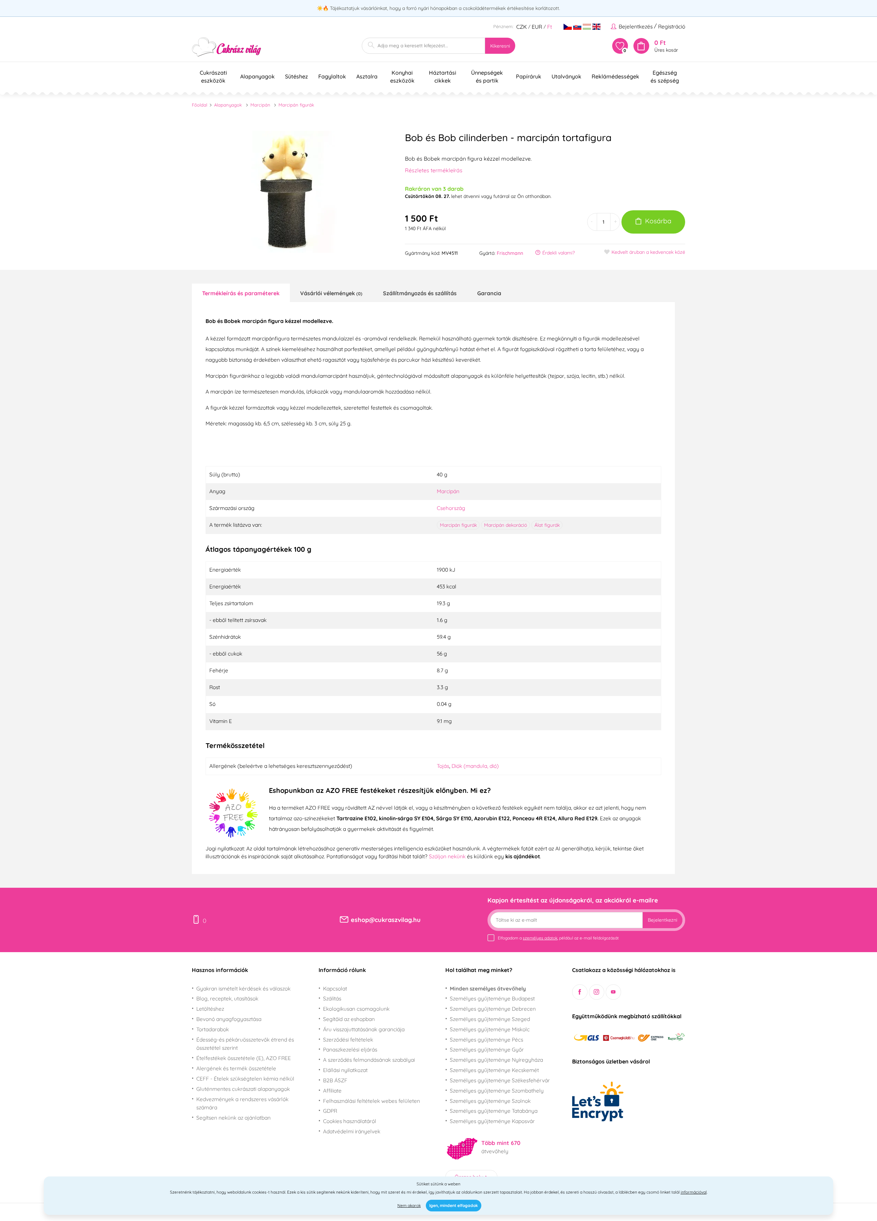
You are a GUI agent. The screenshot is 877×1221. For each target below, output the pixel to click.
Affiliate (332, 1090)
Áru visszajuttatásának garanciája (364, 1029)
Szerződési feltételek (348, 1039)
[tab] (241, 293)
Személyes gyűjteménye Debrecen (493, 1008)
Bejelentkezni (662, 920)
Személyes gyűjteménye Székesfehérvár (500, 1080)
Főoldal (199, 105)
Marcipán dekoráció (505, 525)
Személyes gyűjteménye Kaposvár (492, 1121)
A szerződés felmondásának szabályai (369, 1059)
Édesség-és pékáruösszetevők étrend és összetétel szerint (245, 1043)
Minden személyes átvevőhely (488, 988)
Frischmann (510, 253)
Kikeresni (500, 46)
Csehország (451, 507)
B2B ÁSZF (335, 1080)
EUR (537, 26)
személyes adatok (540, 937)
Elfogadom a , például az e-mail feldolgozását (558, 937)
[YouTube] (613, 992)
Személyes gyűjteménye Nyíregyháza (496, 1059)
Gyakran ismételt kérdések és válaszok (243, 988)
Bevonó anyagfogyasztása (228, 1019)
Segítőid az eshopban (349, 1019)
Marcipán (260, 105)
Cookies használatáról (349, 1121)
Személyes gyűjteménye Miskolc (490, 1029)
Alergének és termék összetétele (236, 1068)
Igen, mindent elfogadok (453, 1205)
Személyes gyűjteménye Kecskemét (494, 1070)
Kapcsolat (335, 988)
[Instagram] (596, 992)
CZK (521, 26)
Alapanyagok (228, 105)
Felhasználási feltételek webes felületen (371, 1100)
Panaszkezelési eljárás (350, 1049)
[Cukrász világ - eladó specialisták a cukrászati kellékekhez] (226, 47)
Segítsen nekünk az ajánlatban (233, 1117)
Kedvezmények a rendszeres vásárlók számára (242, 1103)
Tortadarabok (212, 1029)
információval (694, 1192)
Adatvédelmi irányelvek (351, 1131)
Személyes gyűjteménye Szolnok (490, 1100)
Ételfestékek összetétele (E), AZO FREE (243, 1058)
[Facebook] (580, 992)
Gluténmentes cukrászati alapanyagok (243, 1088)
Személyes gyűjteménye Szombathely (497, 1090)
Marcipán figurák (296, 105)
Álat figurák (547, 525)
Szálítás (332, 998)
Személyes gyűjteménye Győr (487, 1049)
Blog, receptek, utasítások (227, 998)
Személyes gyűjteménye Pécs (486, 1039)
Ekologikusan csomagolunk (356, 1008)
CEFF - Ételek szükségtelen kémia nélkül (245, 1078)
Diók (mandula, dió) (475, 765)
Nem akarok (409, 1205)
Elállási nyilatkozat (345, 1070)
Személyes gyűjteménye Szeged (490, 1019)
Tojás (443, 765)
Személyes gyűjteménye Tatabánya (494, 1110)
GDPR (330, 1110)
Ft (549, 26)
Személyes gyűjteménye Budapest (492, 998)
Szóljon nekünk (447, 856)
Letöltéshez (210, 1008)
